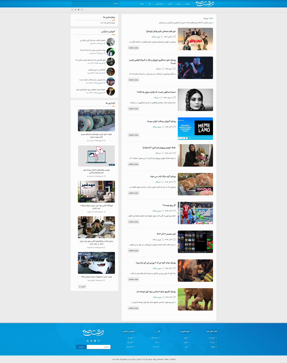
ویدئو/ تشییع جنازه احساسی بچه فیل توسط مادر (156, 291)
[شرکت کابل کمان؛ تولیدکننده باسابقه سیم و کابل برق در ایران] (96, 120)
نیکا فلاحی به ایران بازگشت (96, 70)
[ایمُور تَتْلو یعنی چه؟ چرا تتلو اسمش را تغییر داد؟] (111, 62)
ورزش (178, 4)
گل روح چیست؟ (169, 205)
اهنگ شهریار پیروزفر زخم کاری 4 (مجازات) (159, 147)
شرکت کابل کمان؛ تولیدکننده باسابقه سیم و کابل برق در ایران (96, 135)
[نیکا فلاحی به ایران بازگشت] (111, 71)
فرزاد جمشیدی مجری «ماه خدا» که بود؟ (92, 50)
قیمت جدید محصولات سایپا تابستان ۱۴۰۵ (96, 276)
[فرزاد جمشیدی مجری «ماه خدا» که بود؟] (111, 52)
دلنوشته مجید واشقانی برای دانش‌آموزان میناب (90, 89)
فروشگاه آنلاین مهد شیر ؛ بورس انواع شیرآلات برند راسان (96, 207)
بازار (149, 4)
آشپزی (170, 4)
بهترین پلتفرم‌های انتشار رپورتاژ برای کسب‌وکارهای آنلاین (96, 171)
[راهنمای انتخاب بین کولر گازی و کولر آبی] (111, 42)
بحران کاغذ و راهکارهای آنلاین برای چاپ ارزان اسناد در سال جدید (96, 242)
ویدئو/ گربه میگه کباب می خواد (163, 176)
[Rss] (72, 9)
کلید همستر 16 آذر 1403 (166, 234)
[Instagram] (82, 9)
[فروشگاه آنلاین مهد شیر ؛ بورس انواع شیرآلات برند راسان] (96, 192)
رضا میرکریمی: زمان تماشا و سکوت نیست (92, 80)
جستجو (81, 347)
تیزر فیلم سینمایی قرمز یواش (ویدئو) (161, 31)
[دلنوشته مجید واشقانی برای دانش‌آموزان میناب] (111, 91)
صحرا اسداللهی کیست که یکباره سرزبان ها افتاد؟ (156, 92)
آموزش (187, 4)
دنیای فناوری (159, 4)
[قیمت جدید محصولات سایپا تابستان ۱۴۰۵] (96, 263)
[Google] (75, 9)
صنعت (142, 4)
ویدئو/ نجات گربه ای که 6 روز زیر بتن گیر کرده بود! (156, 262)
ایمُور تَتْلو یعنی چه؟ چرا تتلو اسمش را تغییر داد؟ (90, 60)
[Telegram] (78, 9)
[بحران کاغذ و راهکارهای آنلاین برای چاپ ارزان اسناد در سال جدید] (96, 227)
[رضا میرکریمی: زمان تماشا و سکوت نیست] (111, 81)
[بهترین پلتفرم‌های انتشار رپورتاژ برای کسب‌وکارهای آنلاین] (96, 156)
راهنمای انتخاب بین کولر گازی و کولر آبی (92, 40)
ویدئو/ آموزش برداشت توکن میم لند (161, 121)
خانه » (210, 18)
